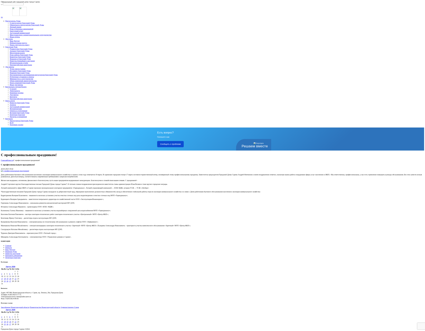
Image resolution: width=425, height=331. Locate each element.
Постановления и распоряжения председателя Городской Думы (34, 75)
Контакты (13, 97)
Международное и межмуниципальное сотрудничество (31, 35)
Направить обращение (13, 256)
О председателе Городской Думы (22, 23)
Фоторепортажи (16, 109)
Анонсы (13, 105)
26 (7, 281)
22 (15, 279)
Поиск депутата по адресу (19, 45)
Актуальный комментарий (20, 33)
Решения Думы (11, 252)
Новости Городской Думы (19, 103)
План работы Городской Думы (21, 55)
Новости (10, 160)
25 (5, 281)
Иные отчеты (15, 37)
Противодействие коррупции (21, 65)
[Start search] (2, 4)
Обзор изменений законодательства (23, 81)
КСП (12, 123)
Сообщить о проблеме (170, 144)
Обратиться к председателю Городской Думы (27, 25)
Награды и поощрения (18, 117)
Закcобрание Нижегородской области (15, 307)
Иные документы (16, 85)
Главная (4, 160)
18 (5, 279)
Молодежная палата (17, 53)
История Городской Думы (19, 113)
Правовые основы (16, 93)
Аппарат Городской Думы (19, 51)
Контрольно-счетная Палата (15, 87)
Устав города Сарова (17, 69)
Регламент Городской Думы (20, 71)
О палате (13, 89)
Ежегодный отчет (16, 31)
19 (7, 279)
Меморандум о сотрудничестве (21, 79)
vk (2, 17)
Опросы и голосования (18, 111)
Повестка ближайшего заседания (22, 61)
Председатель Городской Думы (21, 121)
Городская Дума (11, 47)
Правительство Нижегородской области (45, 307)
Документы (9, 67)
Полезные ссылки (16, 125)
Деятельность (15, 91)
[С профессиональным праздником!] (15, 171)
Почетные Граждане (17, 115)
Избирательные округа (18, 43)
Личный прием (15, 27)
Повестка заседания (12, 254)
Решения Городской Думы (20, 73)
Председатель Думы (12, 21)
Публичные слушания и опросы (22, 77)
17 (2, 279)
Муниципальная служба (19, 63)
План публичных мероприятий (21, 29)
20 (10, 279)
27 (10, 281)
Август (10, 267)
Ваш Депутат (15, 41)
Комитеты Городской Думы (20, 57)
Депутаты (9, 39)
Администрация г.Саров (70, 307)
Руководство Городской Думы (21, 49)
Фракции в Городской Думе (20, 59)
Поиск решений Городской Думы (22, 83)
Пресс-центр (10, 101)
